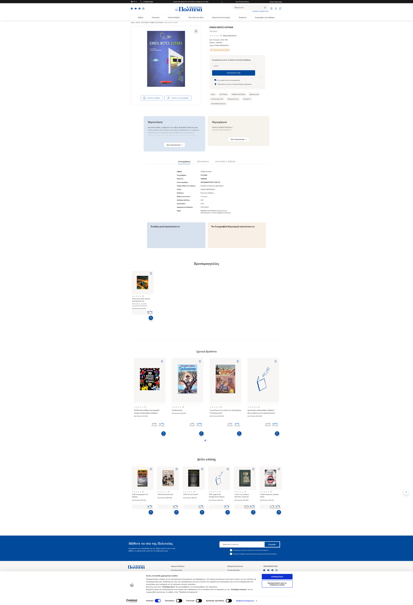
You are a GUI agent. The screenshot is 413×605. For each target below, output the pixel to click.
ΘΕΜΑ (138, 22)
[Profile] (276, 9)
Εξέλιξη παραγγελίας (276, 2)
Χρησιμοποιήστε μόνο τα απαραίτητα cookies (277, 584)
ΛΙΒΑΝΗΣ (219, 43)
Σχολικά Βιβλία (174, 17)
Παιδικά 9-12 (247, 99)
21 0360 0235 (148, 2)
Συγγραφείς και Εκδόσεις (265, 17)
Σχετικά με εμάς (176, 570)
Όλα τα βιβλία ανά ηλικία (218, 104)
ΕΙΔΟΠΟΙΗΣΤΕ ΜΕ (233, 73)
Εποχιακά (155, 17)
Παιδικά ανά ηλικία (233, 99)
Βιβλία (140, 17)
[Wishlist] (271, 9)
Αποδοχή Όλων (277, 577)
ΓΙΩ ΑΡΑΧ (213, 31)
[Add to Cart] (151, 318)
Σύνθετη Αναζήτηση (260, 11)
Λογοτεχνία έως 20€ (217, 99)
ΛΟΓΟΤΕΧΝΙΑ (145, 22)
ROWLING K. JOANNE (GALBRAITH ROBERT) (139, 305)
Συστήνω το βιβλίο (153, 98)
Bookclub (242, 17)
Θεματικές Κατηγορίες (221, 17)
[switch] (179, 600)
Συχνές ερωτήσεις (233, 570)
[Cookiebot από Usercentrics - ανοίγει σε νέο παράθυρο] (131, 600)
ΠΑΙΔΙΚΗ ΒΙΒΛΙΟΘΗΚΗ (221, 45)
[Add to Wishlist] (196, 31)
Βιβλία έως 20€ (254, 94)
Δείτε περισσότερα (174, 145)
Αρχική (133, 22)
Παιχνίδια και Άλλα (195, 17)
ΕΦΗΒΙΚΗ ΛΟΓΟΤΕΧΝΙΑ (156, 22)
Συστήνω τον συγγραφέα (180, 98)
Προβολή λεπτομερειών (245, 601)
